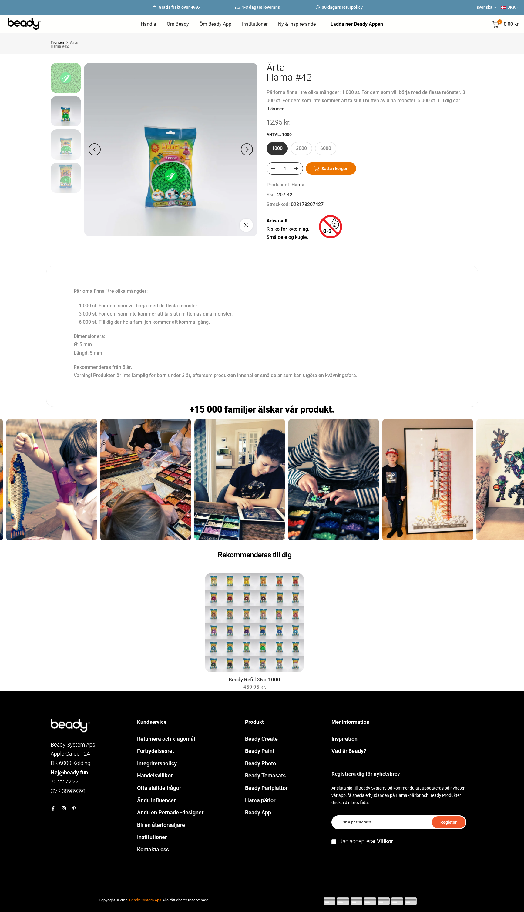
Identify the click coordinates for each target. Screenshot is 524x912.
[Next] (247, 149)
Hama (297, 185)
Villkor (385, 841)
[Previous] (95, 149)
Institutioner (254, 24)
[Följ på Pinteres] (74, 808)
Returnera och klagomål (166, 739)
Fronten (57, 42)
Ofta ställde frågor (159, 788)
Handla (148, 24)
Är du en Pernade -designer (170, 812)
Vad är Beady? (348, 751)
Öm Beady (178, 24)
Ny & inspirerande (297, 24)
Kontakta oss (153, 849)
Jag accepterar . (366, 841)
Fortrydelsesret (155, 751)
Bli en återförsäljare (161, 825)
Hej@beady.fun (69, 772)
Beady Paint (259, 751)
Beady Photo (260, 763)
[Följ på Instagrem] (64, 808)
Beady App (258, 812)
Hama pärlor (260, 800)
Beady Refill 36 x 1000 (254, 680)
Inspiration (344, 739)
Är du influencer (156, 800)
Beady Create (261, 739)
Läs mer (276, 108)
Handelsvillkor (155, 775)
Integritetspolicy (157, 763)
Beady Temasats (265, 775)
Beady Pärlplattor (266, 788)
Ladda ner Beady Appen (357, 24)
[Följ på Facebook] (53, 808)
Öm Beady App (215, 24)
